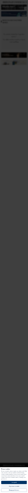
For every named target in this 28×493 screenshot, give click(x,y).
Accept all (14, 482)
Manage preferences (14, 490)
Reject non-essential (14, 486)
